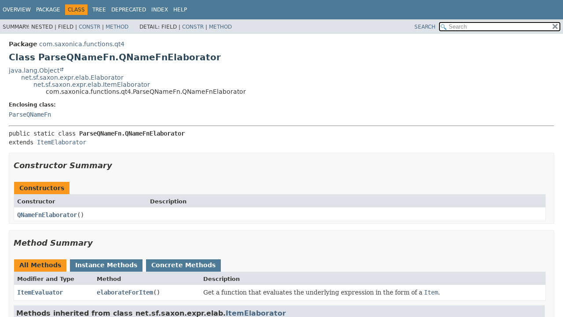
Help (180, 10)
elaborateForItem (125, 292)
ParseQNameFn (30, 114)
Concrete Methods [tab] (183, 265)
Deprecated (128, 10)
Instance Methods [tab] (106, 265)
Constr (89, 27)
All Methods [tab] (40, 265)
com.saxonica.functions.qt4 (81, 44)
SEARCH (424, 27)
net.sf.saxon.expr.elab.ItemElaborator (91, 84)
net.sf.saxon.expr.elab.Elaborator (72, 77)
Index (159, 10)
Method (117, 27)
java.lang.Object (34, 70)
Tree (99, 10)
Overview (17, 10)
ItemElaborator (61, 142)
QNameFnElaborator (47, 214)
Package (48, 10)
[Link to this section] (118, 165)
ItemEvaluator (40, 292)
